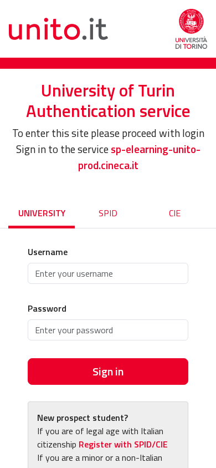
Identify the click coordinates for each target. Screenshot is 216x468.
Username (48, 251)
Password (47, 308)
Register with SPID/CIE (123, 444)
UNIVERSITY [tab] (41, 213)
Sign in (108, 371)
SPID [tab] (108, 213)
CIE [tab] (175, 213)
